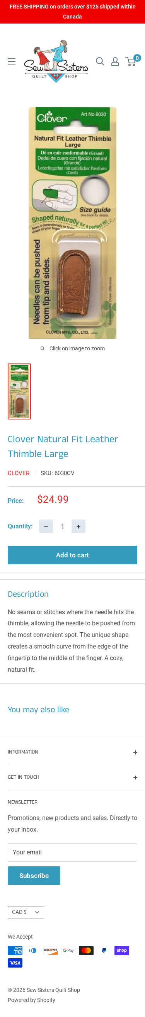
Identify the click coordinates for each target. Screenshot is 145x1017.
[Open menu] (11, 61)
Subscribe (34, 875)
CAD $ (19, 912)
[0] (131, 61)
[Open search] (100, 61)
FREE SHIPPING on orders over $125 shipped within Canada (73, 11)
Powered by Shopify (31, 1000)
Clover (18, 473)
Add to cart (72, 555)
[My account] (115, 61)
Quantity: (20, 526)
